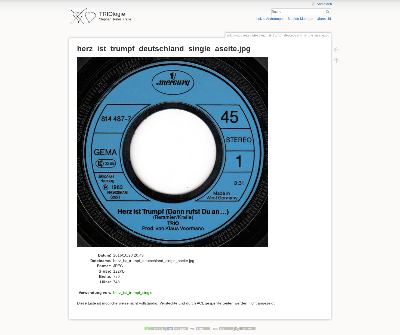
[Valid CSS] (222, 329)
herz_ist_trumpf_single (132, 292)
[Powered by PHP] (177, 329)
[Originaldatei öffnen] (175, 154)
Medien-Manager (300, 19)
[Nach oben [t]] (336, 60)
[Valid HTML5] (200, 329)
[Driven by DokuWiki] (245, 329)
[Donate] (155, 329)
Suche (328, 12)
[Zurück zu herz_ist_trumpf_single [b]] (336, 49)
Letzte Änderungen (270, 19)
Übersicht (324, 19)
